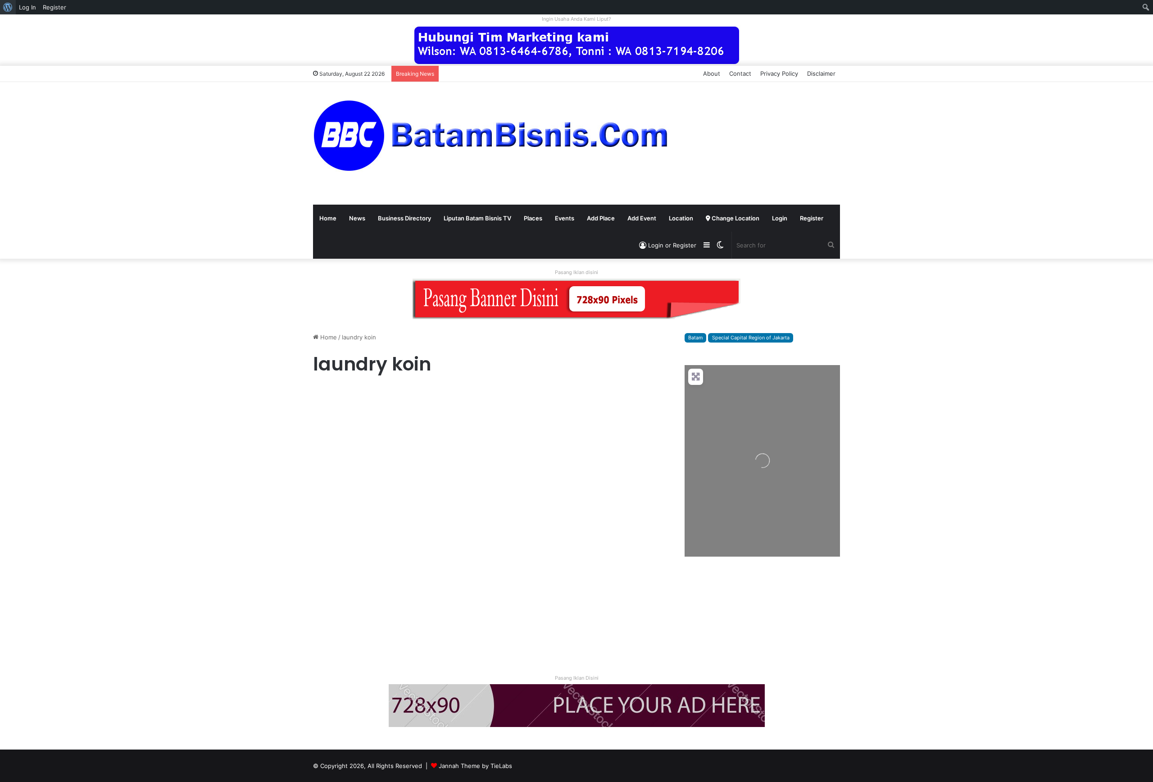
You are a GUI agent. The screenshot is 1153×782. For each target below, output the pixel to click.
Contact (740, 73)
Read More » (337, 633)
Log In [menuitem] (27, 7)
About (711, 73)
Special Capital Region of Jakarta (751, 337)
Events (564, 218)
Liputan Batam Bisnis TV (477, 218)
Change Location (734, 218)
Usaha (326, 395)
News (357, 218)
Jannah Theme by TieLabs (475, 765)
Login (779, 218)
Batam (695, 337)
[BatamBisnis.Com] (493, 136)
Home (327, 218)
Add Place (601, 218)
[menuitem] (8, 7)
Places (533, 218)
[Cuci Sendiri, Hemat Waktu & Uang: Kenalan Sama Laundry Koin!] (397, 525)
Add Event (641, 218)
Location (681, 218)
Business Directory (404, 218)
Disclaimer (821, 73)
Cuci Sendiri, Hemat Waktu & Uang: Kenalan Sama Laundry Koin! (396, 426)
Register (811, 218)
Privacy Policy (779, 73)
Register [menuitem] (54, 7)
